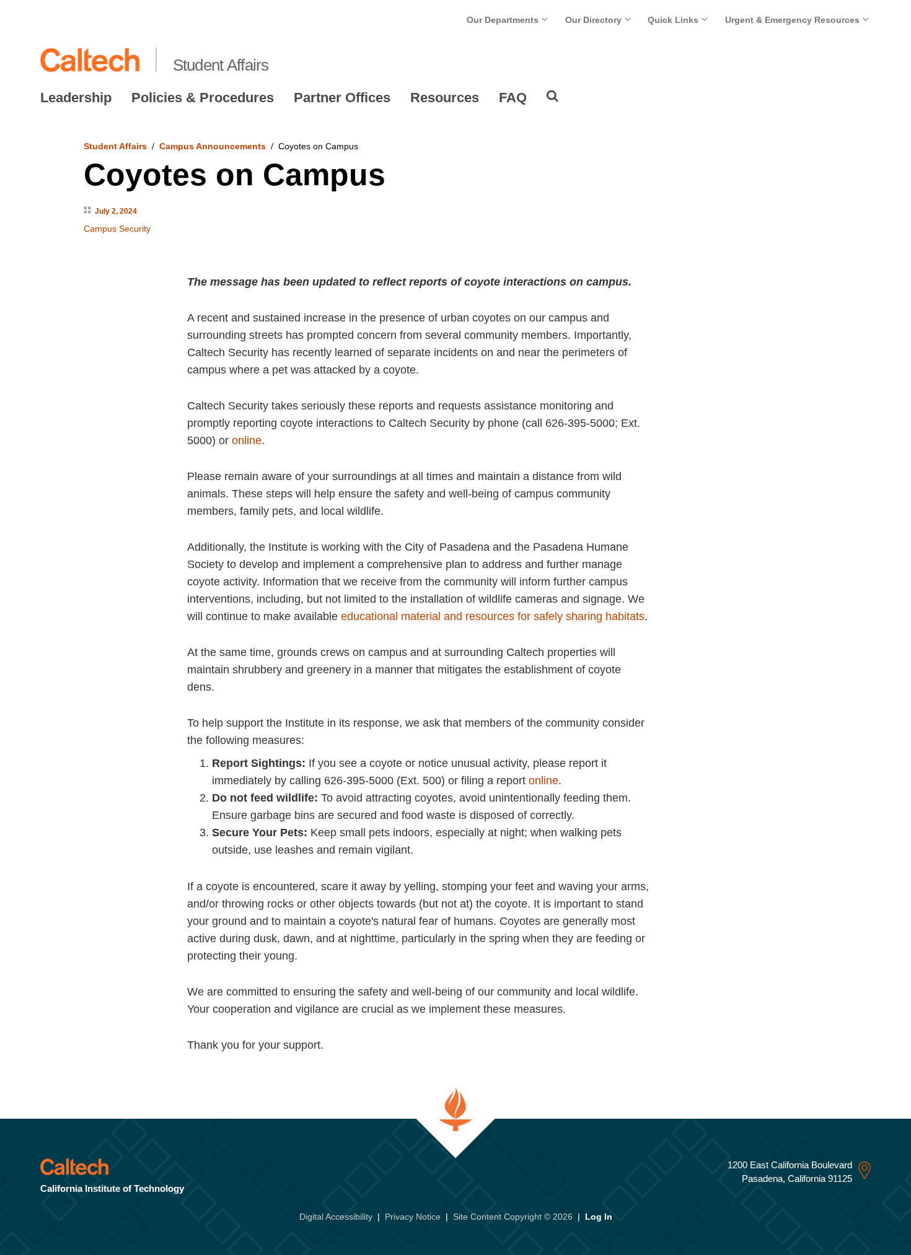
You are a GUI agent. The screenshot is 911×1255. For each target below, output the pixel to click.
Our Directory (594, 20)
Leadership (76, 97)
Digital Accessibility (335, 1217)
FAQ (513, 97)
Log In (598, 1217)
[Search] (552, 96)
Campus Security (117, 229)
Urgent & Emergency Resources (793, 20)
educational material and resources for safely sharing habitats (493, 616)
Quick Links (674, 20)
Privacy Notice (413, 1217)
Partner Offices (342, 97)
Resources (444, 97)
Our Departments (504, 20)
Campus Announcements (212, 146)
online (247, 440)
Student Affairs (221, 65)
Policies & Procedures (202, 97)
